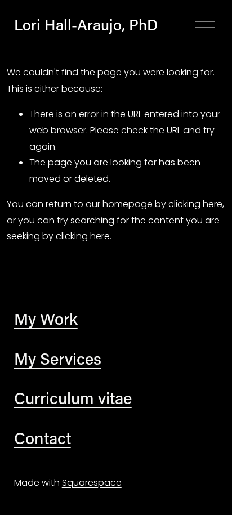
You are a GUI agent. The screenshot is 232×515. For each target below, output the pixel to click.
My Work (46, 318)
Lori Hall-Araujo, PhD (86, 24)
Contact (42, 438)
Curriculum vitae (73, 398)
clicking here (195, 204)
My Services (57, 358)
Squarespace (92, 482)
